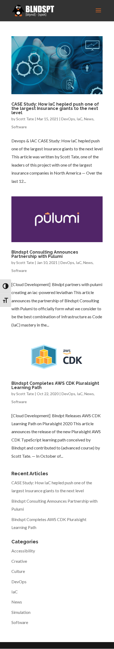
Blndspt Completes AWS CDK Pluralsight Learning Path (55, 385)
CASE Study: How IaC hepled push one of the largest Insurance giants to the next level (55, 108)
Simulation (20, 612)
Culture (18, 571)
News (89, 119)
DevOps (68, 119)
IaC (79, 119)
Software (19, 127)
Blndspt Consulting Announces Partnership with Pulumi (44, 254)
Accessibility (23, 550)
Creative (19, 561)
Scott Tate (25, 119)
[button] (98, 13)
